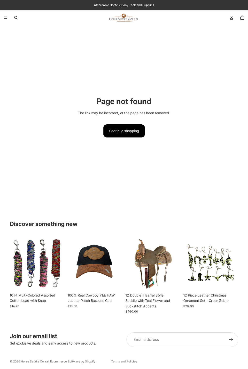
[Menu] (5, 17)
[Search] (16, 17)
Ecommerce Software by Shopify (72, 361)
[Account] (231, 17)
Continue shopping (124, 131)
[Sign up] (231, 340)
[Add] (57, 283)
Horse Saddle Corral (35, 361)
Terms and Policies (124, 361)
